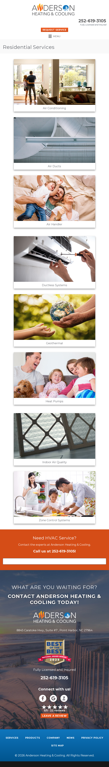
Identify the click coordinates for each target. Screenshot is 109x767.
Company (53, 737)
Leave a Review (54, 715)
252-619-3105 (92, 20)
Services (12, 737)
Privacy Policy (92, 737)
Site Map (57, 745)
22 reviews (57, 710)
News (71, 737)
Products (32, 737)
